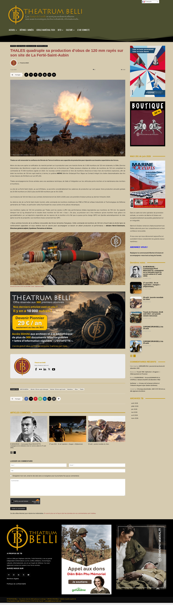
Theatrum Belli (24, 63)
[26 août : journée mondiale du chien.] (106, 429)
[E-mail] (49, 75)
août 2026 (134, 403)
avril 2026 (134, 415)
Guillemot (133, 383)
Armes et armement (31, 46)
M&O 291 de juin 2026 (140, 156)
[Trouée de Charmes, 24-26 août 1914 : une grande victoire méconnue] (136, 317)
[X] (31, 75)
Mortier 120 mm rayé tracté (57, 389)
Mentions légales (13, 579)
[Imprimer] (54, 75)
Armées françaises (21, 46)
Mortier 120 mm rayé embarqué (39, 389)
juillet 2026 (134, 406)
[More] (59, 399)
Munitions (70, 389)
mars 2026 (134, 418)
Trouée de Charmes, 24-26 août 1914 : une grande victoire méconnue (153, 314)
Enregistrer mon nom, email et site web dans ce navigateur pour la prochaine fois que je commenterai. (46, 476)
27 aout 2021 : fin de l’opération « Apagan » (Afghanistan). (66, 444)
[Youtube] (53, 369)
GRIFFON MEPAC (24, 389)
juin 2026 (134, 409)
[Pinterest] (36, 75)
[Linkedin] (45, 75)
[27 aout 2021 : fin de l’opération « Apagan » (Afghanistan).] (67, 429)
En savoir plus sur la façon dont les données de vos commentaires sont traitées (70, 513)
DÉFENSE (13, 46)
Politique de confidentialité (16, 584)
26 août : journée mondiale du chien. (98, 444)
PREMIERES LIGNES (42, 46)
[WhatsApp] (40, 75)
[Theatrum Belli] (14, 62)
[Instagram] (14, 575)
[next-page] (14, 452)
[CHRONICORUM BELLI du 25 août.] (136, 346)
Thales (81, 389)
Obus (76, 389)
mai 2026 (134, 412)
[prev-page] (11, 452)
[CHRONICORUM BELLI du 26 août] (136, 332)
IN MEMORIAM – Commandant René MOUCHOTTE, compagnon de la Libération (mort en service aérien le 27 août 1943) (28, 445)
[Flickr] (40, 369)
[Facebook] (26, 75)
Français (148, 1)
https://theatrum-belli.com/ (41, 365)
